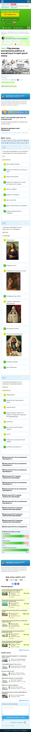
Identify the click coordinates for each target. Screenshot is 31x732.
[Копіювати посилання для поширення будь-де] (13, 584)
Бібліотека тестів (12, 32)
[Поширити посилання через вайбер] (18, 584)
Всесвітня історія (23, 32)
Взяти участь (5, 7)
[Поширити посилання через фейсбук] (15, 584)
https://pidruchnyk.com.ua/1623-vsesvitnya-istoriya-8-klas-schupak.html (15, 133)
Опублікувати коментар (15, 717)
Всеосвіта (3, 32)
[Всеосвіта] (2, 1)
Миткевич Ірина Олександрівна (16, 38)
